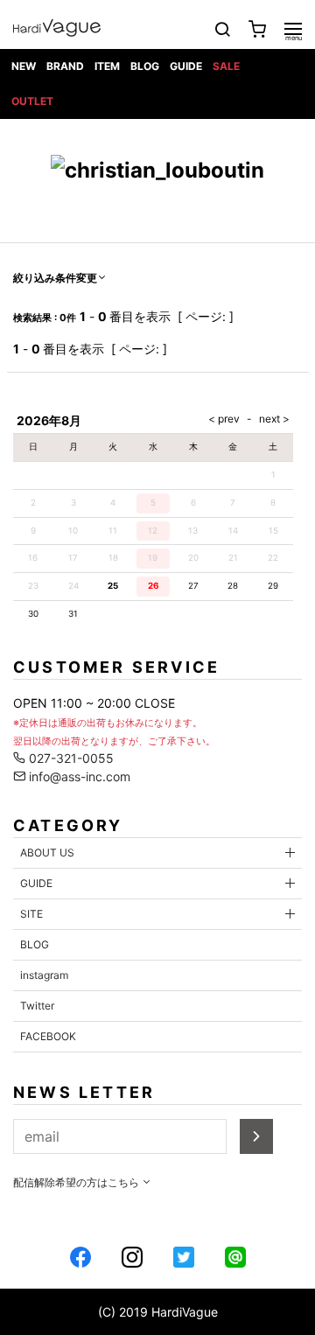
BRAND (65, 66)
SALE (226, 66)
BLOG (144, 66)
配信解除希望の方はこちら (77, 1182)
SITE (31, 913)
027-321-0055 (69, 758)
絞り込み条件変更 (55, 277)
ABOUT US (47, 852)
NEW (23, 66)
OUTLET (32, 101)
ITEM (107, 66)
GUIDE (186, 66)
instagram (44, 975)
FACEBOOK (48, 1036)
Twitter (37, 1005)
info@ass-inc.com (77, 776)
